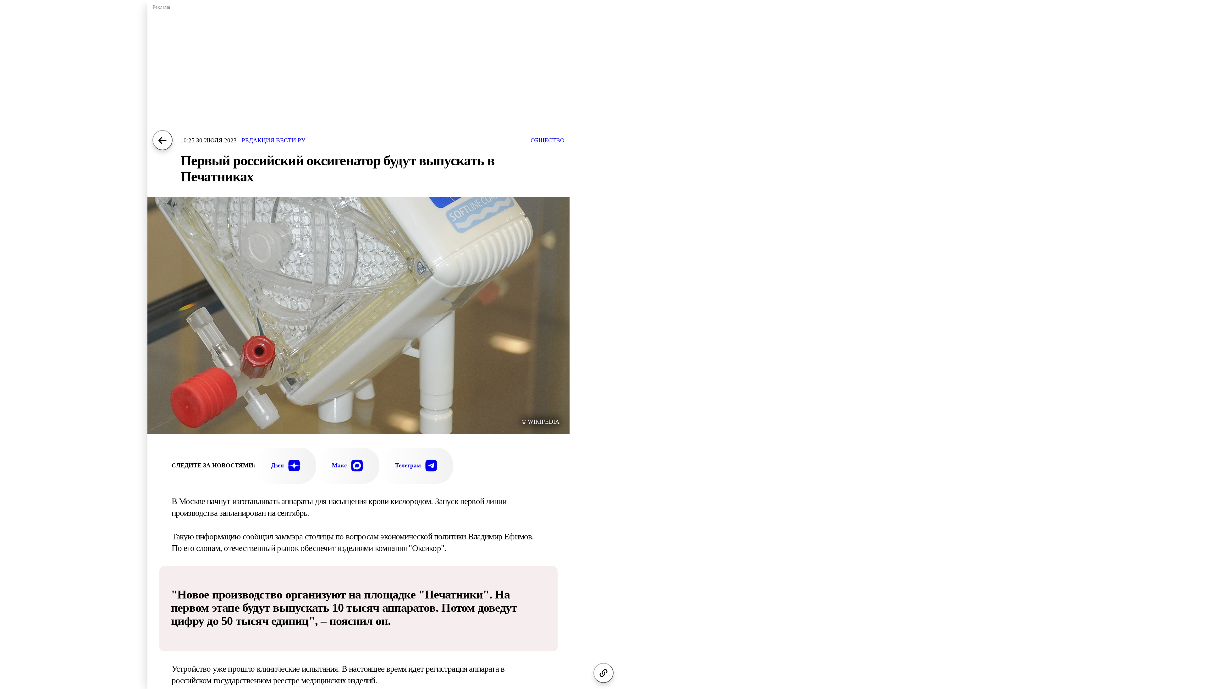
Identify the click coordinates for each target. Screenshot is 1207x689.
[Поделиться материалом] (603, 673)
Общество (548, 140)
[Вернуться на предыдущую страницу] (162, 140)
